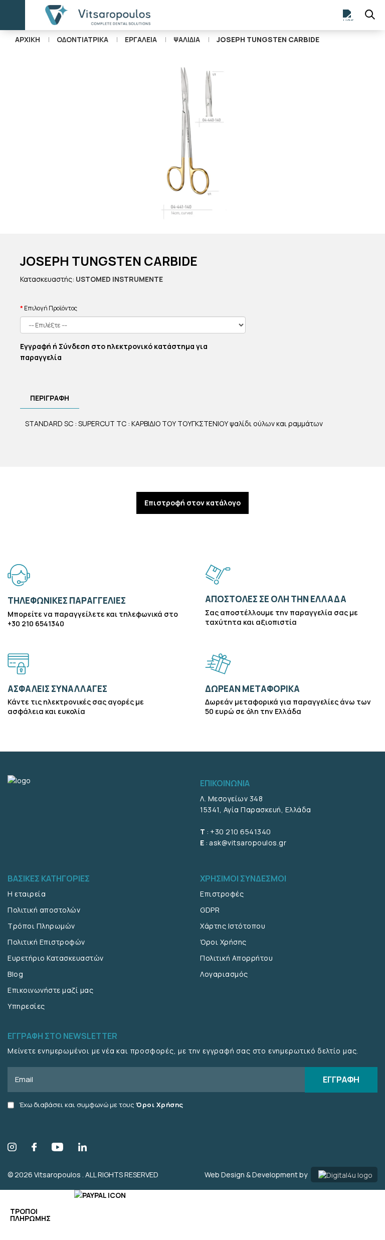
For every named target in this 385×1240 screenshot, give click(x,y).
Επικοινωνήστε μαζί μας (50, 990)
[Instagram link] (12, 1148)
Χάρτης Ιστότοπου (232, 926)
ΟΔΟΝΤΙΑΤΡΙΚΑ (82, 39)
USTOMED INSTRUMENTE (119, 279)
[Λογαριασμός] (348, 15)
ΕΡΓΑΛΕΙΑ (141, 39)
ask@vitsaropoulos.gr (247, 842)
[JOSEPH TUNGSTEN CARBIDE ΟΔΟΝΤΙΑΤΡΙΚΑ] (192, 141)
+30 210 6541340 (240, 831)
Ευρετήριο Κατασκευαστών (56, 958)
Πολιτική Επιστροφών (46, 942)
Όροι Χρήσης (223, 942)
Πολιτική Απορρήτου (236, 958)
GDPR (210, 910)
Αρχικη (27, 39)
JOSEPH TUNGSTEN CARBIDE (268, 39)
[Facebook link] (34, 1148)
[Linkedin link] (82, 1148)
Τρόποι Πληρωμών (41, 926)
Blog (15, 974)
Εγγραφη (341, 1079)
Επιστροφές (222, 894)
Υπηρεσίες (26, 1006)
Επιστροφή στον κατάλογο (192, 502)
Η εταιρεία (27, 894)
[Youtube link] (57, 1148)
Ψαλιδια (186, 39)
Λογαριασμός (224, 974)
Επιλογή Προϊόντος (50, 308)
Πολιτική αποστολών (44, 910)
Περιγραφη (49, 398)
